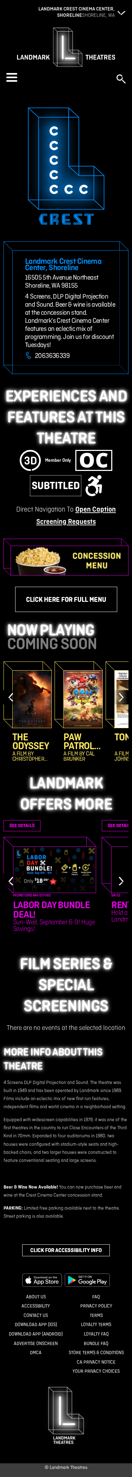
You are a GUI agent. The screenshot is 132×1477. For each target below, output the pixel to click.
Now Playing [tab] (50, 630)
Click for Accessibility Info (66, 1250)
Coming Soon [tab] (52, 643)
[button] (57, 77)
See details (22, 826)
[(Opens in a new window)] (42, 1280)
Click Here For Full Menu (66, 599)
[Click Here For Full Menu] (69, 560)
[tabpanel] (66, 711)
